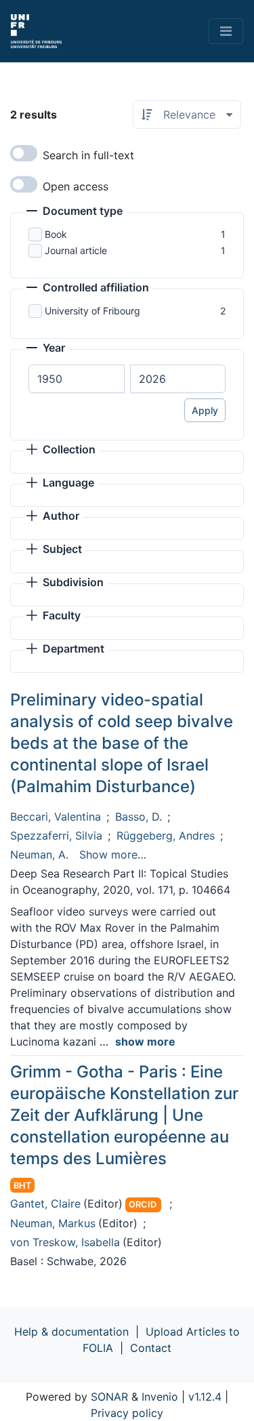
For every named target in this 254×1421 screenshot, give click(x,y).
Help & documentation (71, 1331)
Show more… (112, 854)
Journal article (76, 250)
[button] (74, 212)
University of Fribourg (92, 310)
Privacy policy (127, 1413)
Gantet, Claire (45, 1203)
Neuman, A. (39, 854)
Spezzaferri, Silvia (56, 835)
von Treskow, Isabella (65, 1242)
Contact (150, 1348)
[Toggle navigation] (226, 31)
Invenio (160, 1396)
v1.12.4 (204, 1396)
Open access (75, 186)
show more (145, 1041)
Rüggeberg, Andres (166, 835)
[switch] (23, 153)
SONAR (109, 1396)
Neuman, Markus (53, 1223)
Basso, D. (138, 816)
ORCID (142, 1204)
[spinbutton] (76, 379)
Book (56, 234)
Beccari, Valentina (55, 816)
